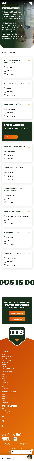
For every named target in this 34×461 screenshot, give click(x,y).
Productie (5, 388)
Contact (4, 366)
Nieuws (4, 364)
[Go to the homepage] (4, 4)
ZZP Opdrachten (7, 360)
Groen (3, 380)
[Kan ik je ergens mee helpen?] (29, 456)
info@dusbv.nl (24, 445)
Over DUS (5, 362)
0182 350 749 (24, 443)
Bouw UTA (5, 376)
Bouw (3, 374)
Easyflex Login (6, 411)
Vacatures (5, 358)
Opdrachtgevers (7, 356)
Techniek (5, 382)
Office (3, 386)
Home (3, 354)
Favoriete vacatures (8, 368)
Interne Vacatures (7, 413)
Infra (3, 378)
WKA (3, 409)
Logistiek (5, 384)
